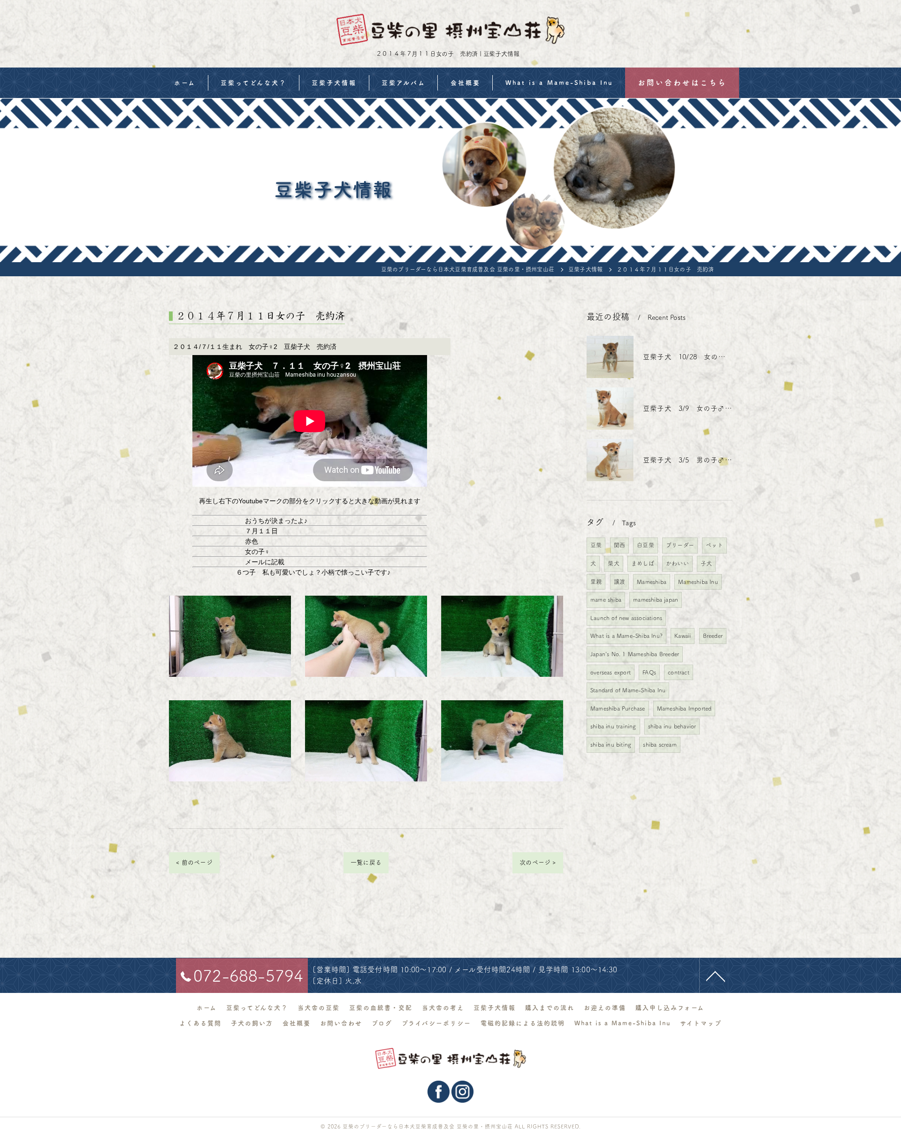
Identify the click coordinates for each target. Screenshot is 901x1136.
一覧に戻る (366, 862)
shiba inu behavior (672, 726)
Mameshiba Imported (684, 708)
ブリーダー (680, 545)
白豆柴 (645, 545)
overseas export (610, 672)
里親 (596, 581)
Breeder (713, 635)
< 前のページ (194, 862)
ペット (714, 545)
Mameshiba (651, 581)
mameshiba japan (655, 599)
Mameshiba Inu (698, 581)
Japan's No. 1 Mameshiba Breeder (634, 654)
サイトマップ (701, 1023)
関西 (619, 545)
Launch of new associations (626, 618)
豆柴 (596, 545)
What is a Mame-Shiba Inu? (626, 635)
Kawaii (682, 635)
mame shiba (605, 599)
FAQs (649, 672)
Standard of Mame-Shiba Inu (627, 690)
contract (678, 672)
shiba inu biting (610, 744)
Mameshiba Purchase (617, 708)
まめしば (642, 563)
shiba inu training (613, 726)
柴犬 (613, 563)
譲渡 (619, 581)
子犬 (706, 563)
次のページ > (537, 862)
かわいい (677, 563)
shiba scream (659, 744)
